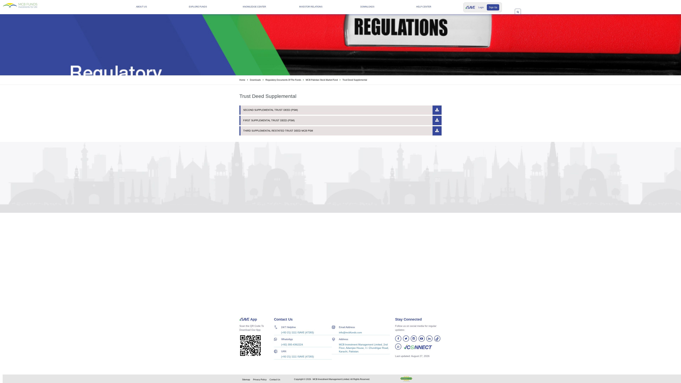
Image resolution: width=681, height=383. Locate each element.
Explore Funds (198, 6)
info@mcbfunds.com (350, 332)
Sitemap (246, 379)
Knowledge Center (254, 6)
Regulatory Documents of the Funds (283, 80)
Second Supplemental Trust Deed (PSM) (270, 110)
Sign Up (493, 7)
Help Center (423, 6)
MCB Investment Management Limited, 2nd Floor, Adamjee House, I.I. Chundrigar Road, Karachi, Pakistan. (364, 348)
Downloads (367, 6)
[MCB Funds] (29, 4)
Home (242, 80)
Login (481, 7)
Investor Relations (310, 6)
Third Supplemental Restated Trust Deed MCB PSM (278, 130)
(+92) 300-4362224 (292, 344)
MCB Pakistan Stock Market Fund (322, 80)
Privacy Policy (260, 379)
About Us (141, 6)
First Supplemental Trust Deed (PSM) (269, 120)
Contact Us (275, 379)
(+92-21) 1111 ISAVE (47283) (297, 332)
